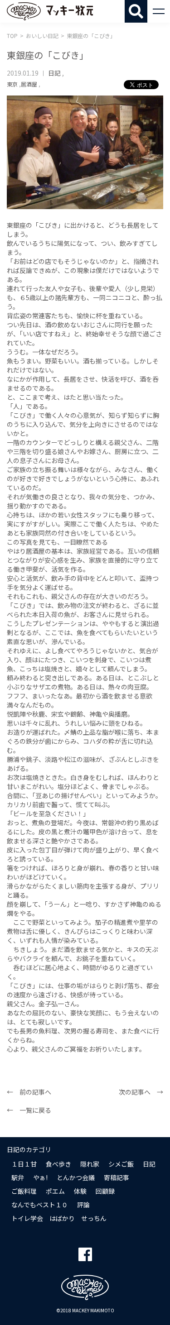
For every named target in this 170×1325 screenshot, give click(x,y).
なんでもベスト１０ (39, 1204)
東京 (12, 84)
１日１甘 (24, 1163)
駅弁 (17, 1177)
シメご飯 (121, 1163)
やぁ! (40, 1177)
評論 (83, 1204)
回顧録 (105, 1191)
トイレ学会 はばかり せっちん (59, 1218)
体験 (80, 1191)
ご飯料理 (24, 1191)
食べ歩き (58, 1163)
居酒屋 (29, 84)
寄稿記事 (116, 1177)
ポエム (55, 1191)
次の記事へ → (141, 1091)
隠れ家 (89, 1163)
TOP (12, 35)
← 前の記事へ (29, 1091)
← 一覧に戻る (29, 1110)
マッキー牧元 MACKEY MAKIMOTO (50, 11)
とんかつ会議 (76, 1177)
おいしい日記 (42, 35)
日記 (54, 72)
